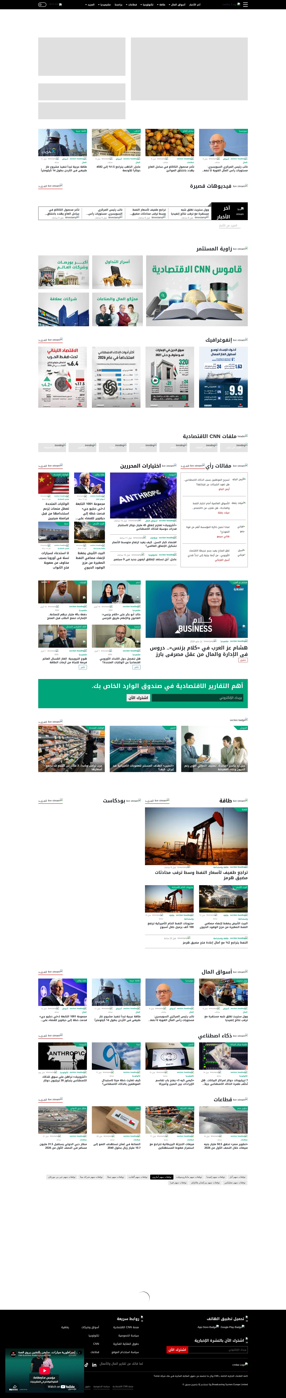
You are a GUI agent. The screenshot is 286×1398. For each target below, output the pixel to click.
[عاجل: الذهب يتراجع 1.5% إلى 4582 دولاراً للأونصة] (116, 142)
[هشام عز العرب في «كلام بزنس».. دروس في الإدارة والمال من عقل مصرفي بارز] (197, 609)
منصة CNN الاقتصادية (123, 1386)
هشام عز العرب (240, 582)
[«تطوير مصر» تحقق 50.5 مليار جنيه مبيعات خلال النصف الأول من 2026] (223, 1120)
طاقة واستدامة (99, 548)
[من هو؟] (117, 309)
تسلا (66, 523)
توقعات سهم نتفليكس (234, 1183)
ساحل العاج (188, 131)
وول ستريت (242, 980)
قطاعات (132, 4)
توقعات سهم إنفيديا (216, 1177)
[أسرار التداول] (117, 272)
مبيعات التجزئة (186, 1108)
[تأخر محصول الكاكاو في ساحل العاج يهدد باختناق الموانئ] (169, 142)
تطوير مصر (242, 1108)
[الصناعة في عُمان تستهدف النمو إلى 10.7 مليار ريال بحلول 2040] (116, 1120)
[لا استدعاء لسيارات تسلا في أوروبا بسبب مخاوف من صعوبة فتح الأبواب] (53, 532)
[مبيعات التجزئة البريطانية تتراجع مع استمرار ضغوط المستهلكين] (169, 1120)
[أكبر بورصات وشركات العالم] (63, 272)
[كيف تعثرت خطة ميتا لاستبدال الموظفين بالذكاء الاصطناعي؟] (116, 1056)
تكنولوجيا (148, 4)
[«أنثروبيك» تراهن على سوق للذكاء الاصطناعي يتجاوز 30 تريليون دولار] (62, 1056)
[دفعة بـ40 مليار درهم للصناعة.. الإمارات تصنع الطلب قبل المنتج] (62, 592)
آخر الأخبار (194, 4)
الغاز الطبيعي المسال (76, 626)
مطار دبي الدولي (78, 1108)
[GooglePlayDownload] (231, 1327)
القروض (243, 728)
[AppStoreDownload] (208, 1327)
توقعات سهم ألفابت (138, 1177)
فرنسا (137, 626)
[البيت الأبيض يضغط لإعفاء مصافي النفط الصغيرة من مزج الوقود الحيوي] (89, 532)
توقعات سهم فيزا (178, 1183)
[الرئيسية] (231, 5)
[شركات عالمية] (63, 309)
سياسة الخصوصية (101, 1386)
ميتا (138, 1044)
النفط (244, 809)
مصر (138, 582)
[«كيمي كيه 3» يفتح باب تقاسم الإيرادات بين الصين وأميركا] (169, 1056)
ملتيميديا (105, 4)
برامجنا (118, 4)
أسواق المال (178, 4)
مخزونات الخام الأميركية (182, 887)
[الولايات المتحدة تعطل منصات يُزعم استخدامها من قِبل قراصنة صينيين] (53, 483)
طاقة (162, 4)
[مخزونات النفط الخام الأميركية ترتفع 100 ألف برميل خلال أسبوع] (169, 899)
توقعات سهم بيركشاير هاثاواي (205, 1183)
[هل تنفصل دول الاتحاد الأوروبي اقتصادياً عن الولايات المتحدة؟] (116, 636)
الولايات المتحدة (61, 474)
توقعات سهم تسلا (115, 1177)
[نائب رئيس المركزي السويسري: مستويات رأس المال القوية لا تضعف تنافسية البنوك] (223, 142)
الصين (173, 728)
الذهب (137, 131)
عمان (137, 1108)
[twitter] (94, 1365)
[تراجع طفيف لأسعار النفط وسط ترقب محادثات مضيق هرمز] (196, 836)
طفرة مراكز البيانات (238, 1044)
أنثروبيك (172, 474)
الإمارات (82, 582)
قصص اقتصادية (63, 499)
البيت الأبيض (98, 523)
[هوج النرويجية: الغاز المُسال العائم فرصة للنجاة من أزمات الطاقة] (62, 636)
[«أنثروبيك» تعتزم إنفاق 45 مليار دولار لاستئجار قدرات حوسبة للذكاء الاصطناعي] (143, 495)
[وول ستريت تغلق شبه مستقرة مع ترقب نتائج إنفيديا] (223, 992)
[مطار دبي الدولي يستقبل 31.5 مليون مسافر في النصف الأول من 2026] (62, 1120)
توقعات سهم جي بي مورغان (61, 1177)
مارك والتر (99, 474)
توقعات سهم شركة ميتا (91, 1177)
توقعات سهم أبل (237, 1177)
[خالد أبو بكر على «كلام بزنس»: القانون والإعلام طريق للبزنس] (116, 592)
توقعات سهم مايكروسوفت (189, 1177)
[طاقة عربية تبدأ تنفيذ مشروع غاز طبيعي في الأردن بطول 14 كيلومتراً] (62, 142)
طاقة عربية (81, 131)
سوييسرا (243, 131)
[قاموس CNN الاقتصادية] (197, 290)
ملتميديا (225, 641)
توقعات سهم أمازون (161, 1177)
